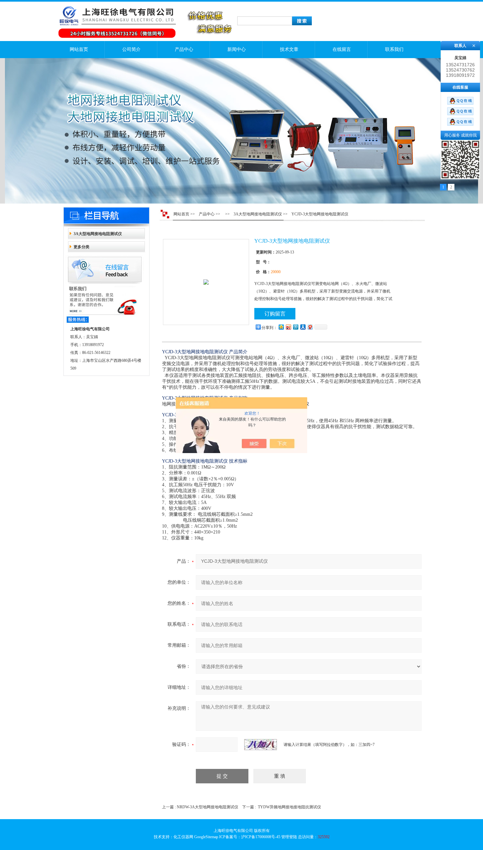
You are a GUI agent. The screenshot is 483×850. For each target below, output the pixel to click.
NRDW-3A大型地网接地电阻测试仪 (207, 807)
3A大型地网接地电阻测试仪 (98, 233)
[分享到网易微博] (309, 327)
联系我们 (394, 49)
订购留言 (275, 313)
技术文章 (289, 49)
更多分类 (81, 247)
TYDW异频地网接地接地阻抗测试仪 (289, 807)
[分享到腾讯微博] (295, 327)
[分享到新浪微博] (288, 327)
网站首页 (79, 49)
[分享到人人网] (302, 327)
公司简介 (131, 49)
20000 (276, 272)
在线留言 (342, 49)
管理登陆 (289, 837)
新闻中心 (236, 49)
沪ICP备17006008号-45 (260, 837)
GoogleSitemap (206, 837)
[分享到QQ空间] (281, 327)
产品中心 (184, 49)
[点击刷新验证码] (260, 744)
